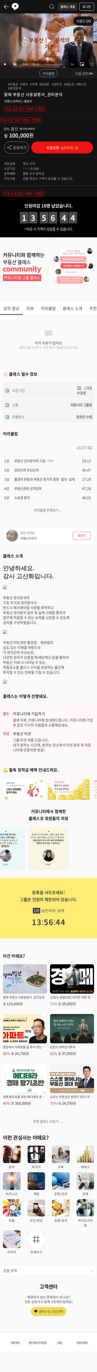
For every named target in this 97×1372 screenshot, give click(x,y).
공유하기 (20, 147)
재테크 (85, 1167)
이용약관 (15, 1343)
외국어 (36, 1167)
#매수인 (81, 84)
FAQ (59, 1343)
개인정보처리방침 (37, 1343)
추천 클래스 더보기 (45, 1121)
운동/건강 (60, 1193)
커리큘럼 (48, 73)
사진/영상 (36, 1220)
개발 (36, 1193)
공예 (85, 1193)
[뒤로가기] (6, 6)
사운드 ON (83, 20)
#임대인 (44, 84)
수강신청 (62, 147)
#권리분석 (14, 88)
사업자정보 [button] (82, 1343)
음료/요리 (60, 1220)
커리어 (11, 1252)
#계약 (24, 84)
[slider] (54, 64)
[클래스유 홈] (15, 6)
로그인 (87, 6)
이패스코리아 (12, 101)
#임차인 (57, 84)
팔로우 (28, 101)
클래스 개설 (67, 6)
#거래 (33, 84)
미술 (12, 1220)
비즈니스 (12, 1193)
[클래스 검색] (52, 7)
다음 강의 (81, 73)
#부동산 (13, 84)
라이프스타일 (85, 1222)
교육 (61, 1167)
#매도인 (69, 84)
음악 (12, 1167)
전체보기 (36, 1252)
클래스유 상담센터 (51, 1311)
